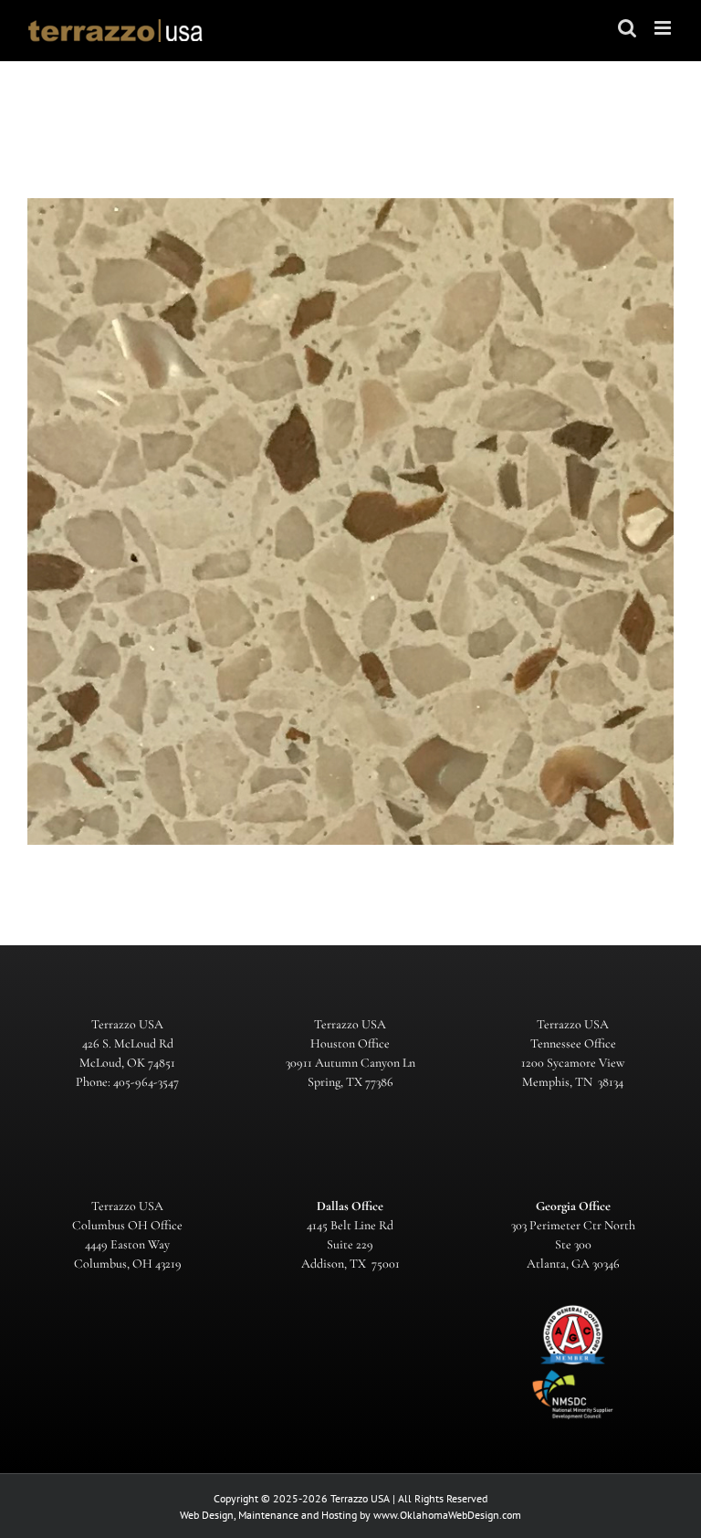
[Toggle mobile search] (627, 27)
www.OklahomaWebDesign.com (447, 1515)
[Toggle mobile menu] (664, 27)
